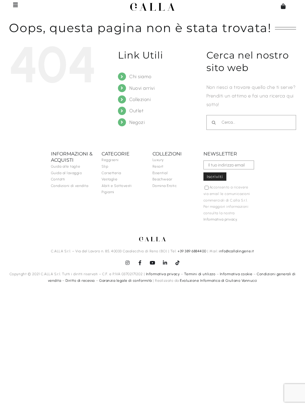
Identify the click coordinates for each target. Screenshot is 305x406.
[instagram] (127, 262)
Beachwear (162, 179)
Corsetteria (111, 173)
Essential (160, 173)
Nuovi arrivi (142, 88)
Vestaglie (110, 179)
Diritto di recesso (80, 280)
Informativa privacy (220, 219)
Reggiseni (110, 160)
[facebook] (140, 262)
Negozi (137, 122)
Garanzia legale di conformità (125, 280)
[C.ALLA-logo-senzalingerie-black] (152, 5)
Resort (158, 166)
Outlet (136, 111)
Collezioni (140, 99)
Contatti (58, 179)
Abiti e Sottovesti (117, 186)
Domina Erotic (164, 186)
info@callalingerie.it (236, 251)
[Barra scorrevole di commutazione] (12, 5)
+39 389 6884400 (192, 251)
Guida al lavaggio (66, 173)
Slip (105, 166)
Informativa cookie (236, 274)
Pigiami (108, 192)
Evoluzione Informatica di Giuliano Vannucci (218, 280)
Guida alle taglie (65, 166)
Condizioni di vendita (69, 186)
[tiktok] (177, 262)
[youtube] (152, 262)
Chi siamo (140, 76)
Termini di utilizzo (200, 274)
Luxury (158, 160)
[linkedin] (165, 262)
